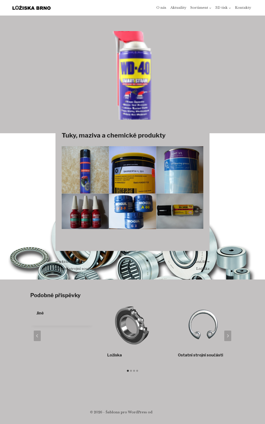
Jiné (40, 313)
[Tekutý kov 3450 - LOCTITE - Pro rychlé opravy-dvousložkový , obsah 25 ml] (179, 211)
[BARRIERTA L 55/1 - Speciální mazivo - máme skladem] (132, 177)
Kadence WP (164, 412)
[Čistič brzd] (85, 177)
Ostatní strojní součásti (75, 265)
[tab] (128, 371)
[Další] (227, 336)
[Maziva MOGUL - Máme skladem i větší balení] (132, 211)
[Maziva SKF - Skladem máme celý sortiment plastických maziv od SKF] (179, 177)
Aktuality (178, 8)
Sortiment (71, 127)
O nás (161, 8)
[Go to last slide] (37, 336)
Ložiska (202, 265)
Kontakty (243, 8)
